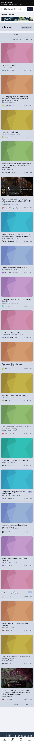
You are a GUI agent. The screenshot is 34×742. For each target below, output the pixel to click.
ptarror (4, 462)
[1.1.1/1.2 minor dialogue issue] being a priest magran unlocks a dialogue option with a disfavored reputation (16, 692)
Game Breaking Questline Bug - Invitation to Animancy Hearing (16, 428)
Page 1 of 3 (16, 39)
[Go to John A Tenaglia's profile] (3, 272)
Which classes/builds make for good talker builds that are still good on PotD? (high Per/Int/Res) (16, 166)
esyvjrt (4, 562)
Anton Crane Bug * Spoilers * (12, 333)
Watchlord (8, 498)
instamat (4, 303)
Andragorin (5, 660)
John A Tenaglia (9, 272)
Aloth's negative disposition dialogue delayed (15, 624)
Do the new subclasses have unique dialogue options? (14, 526)
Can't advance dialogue (10, 132)
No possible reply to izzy (10, 592)
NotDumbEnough (10, 208)
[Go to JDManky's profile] (3, 105)
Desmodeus (8, 172)
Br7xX (3, 67)
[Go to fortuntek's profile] (3, 532)
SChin (6, 597)
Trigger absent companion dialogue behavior (14, 559)
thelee (4, 696)
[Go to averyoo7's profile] (3, 434)
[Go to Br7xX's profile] (3, 70)
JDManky (4, 102)
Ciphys (4, 529)
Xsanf (3, 627)
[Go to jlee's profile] (3, 664)
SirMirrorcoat (6, 169)
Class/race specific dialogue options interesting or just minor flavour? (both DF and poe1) (16, 201)
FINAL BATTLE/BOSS (9, 65)
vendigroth (5, 495)
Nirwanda (5, 594)
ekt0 (3, 366)
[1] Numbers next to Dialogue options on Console (16, 300)
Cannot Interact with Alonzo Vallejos (14, 268)
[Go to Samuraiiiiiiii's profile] (3, 137)
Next (27, 39)
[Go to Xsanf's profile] (3, 630)
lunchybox (5, 269)
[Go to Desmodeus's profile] (3, 172)
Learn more (3, 3)
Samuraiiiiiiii (5, 134)
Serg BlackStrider (10, 241)
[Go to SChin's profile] (3, 597)
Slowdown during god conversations (15, 460)
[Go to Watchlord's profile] (3, 498)
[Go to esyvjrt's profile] (3, 565)
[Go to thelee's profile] (3, 699)
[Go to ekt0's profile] (3, 369)
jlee (6, 663)
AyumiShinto (8, 306)
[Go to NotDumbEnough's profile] (3, 208)
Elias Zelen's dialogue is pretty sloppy (15, 395)
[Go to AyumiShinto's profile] (3, 306)
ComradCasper (6, 334)
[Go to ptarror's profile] (3, 465)
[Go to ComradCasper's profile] (3, 337)
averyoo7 (4, 430)
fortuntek (7, 532)
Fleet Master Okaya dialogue (12, 364)
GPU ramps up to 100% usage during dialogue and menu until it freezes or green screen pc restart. (15, 99)
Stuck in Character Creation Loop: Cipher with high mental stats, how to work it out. (16, 235)
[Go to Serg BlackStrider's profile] (3, 241)
